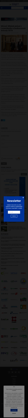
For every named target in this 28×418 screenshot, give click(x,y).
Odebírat (14, 216)
